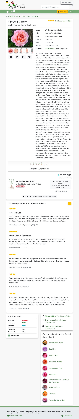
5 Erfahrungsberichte (63, 21)
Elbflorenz (52, 374)
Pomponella (53, 355)
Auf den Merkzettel (61, 191)
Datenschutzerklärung (15, 415)
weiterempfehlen (57, 316)
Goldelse (52, 394)
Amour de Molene (55, 362)
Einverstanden (67, 415)
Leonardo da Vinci (55, 368)
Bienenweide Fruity (56, 343)
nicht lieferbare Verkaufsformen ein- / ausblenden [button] (40, 196)
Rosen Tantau (50, 49)
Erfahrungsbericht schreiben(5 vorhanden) (55, 321)
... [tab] (49, 163)
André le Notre (54, 387)
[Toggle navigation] (70, 11)
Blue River (52, 349)
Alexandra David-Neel (57, 400)
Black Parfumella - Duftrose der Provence (59, 381)
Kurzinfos (63, 12)
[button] (9, 38)
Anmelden (67, 3)
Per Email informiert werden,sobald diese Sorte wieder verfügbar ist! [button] (60, 184)
